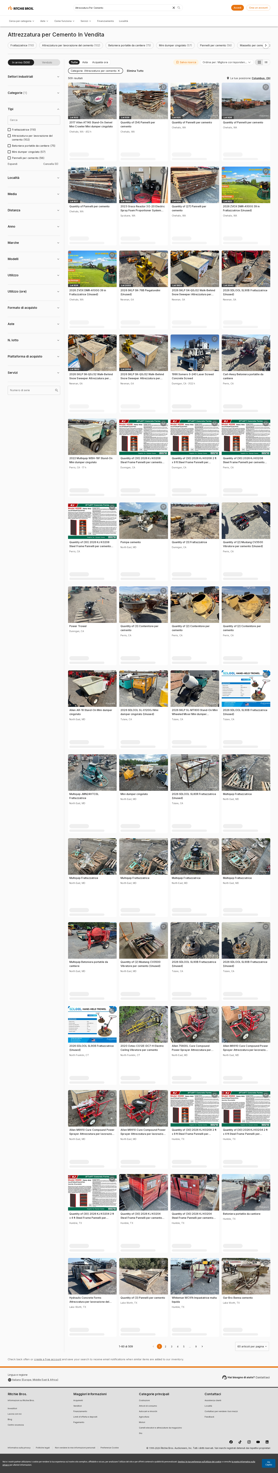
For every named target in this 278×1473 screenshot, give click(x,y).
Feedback (209, 1417)
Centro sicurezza (16, 1425)
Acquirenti (78, 1400)
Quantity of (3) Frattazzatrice (189, 542)
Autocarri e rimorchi (148, 1411)
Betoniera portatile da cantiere (241, 1213)
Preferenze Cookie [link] (110, 1447)
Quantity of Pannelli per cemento (192, 122)
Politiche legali (43, 1448)
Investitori (12, 1408)
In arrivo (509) (21, 62)
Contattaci (262, 1377)
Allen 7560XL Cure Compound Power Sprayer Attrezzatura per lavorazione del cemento (191, 1050)
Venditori (77, 1406)
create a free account (47, 1359)
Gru (140, 1433)
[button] (22, 45)
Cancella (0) (50, 163)
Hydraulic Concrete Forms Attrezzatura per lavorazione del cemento (89, 1302)
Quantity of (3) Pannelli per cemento (142, 1297)
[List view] (266, 62)
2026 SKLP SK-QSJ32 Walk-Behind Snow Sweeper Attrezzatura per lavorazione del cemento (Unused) (193, 294)
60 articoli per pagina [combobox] (250, 1346)
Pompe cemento (130, 542)
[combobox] (227, 62)
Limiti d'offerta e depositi (85, 1417)
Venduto (47, 62)
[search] (56, 390)
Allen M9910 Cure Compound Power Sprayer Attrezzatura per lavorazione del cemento (246, 1050)
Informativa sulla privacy (19, 1448)
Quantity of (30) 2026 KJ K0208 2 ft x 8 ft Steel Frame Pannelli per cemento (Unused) (194, 462)
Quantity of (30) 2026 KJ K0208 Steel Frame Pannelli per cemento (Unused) (141, 462)
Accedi (237, 7)
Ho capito (268, 1463)
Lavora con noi (15, 1414)
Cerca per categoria (20, 21)
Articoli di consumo (148, 1406)
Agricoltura (144, 1417)
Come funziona (63, 21)
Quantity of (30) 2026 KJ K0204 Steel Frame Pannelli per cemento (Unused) (141, 1218)
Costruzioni (144, 1400)
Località (123, 21)
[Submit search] (179, 8)
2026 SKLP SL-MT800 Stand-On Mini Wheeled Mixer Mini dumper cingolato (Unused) (195, 714)
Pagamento (78, 1422)
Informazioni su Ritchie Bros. (21, 1400)
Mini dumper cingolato (134, 794)
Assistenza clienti (213, 1400)
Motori (142, 1422)
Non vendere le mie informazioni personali (75, 1448)
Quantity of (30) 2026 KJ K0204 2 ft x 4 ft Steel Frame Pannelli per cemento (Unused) (245, 1134)
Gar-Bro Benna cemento (238, 1297)
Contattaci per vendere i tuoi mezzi (221, 1411)
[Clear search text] (174, 8)
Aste (42, 21)
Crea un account (258, 7)
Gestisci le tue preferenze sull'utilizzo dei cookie (199, 1461)
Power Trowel (78, 626)
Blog (10, 1419)
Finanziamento (105, 21)
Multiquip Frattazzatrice (237, 794)
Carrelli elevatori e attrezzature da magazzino (160, 1428)
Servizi (84, 21)
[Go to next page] (202, 1346)
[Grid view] (259, 62)
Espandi (12, 163)
